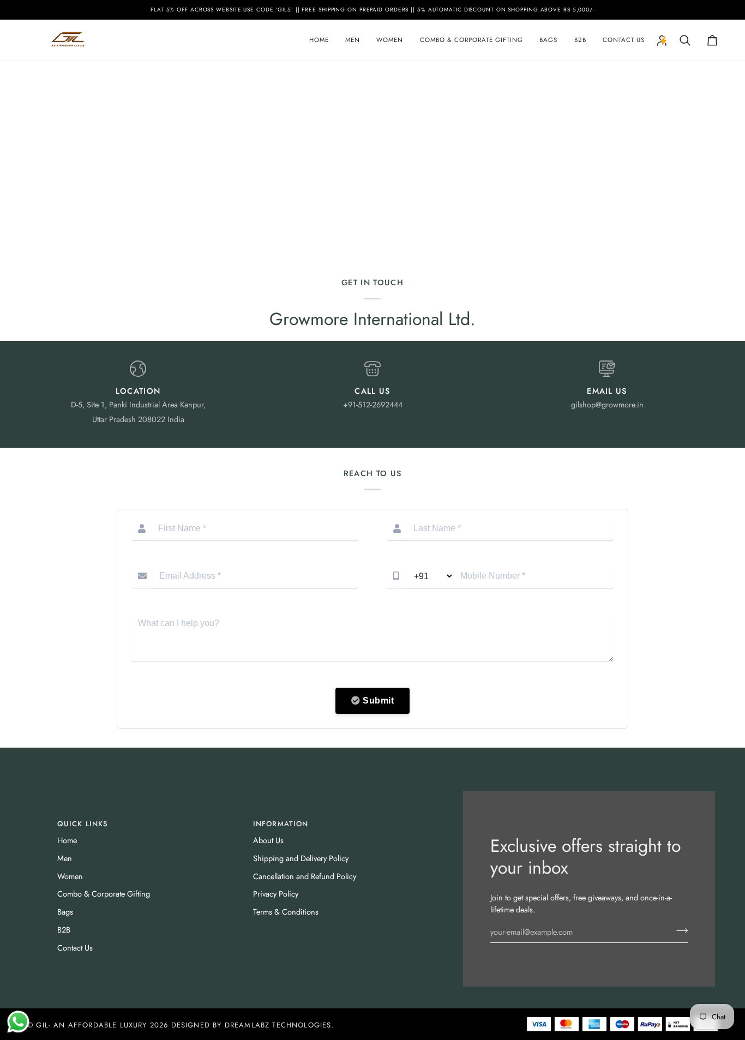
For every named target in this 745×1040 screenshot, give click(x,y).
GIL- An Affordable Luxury (91, 1025)
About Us (268, 840)
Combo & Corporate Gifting (103, 893)
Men (64, 858)
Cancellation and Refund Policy (304, 876)
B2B (63, 929)
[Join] (679, 930)
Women (70, 876)
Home (67, 840)
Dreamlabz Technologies (278, 1025)
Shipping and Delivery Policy (301, 858)
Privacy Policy (275, 893)
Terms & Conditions (286, 911)
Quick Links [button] (83, 824)
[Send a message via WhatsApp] (18, 1022)
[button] (352, 40)
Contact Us (75, 947)
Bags (65, 911)
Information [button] (281, 824)
